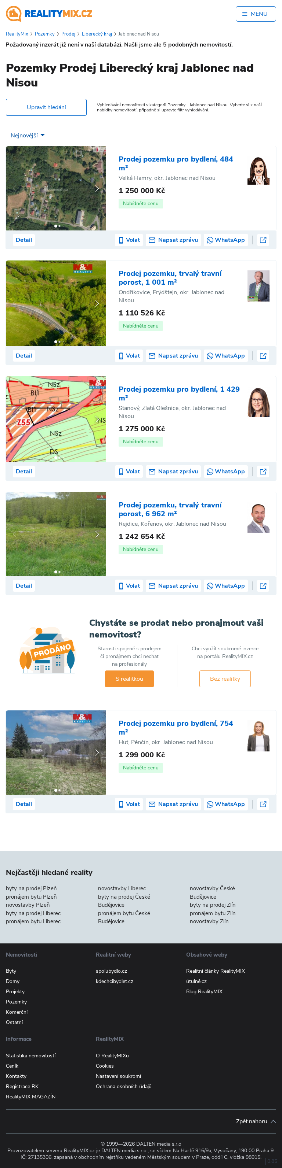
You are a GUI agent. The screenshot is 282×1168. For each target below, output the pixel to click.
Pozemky (16, 1001)
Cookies (105, 1065)
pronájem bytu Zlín (213, 913)
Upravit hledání (46, 107)
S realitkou (129, 679)
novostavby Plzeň (28, 905)
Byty (11, 971)
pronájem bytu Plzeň (31, 897)
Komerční (17, 1012)
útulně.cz (196, 981)
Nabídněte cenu (141, 203)
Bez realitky (225, 679)
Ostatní (14, 1022)
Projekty (15, 991)
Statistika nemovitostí (30, 1055)
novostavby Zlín (209, 921)
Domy (12, 981)
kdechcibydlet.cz (114, 981)
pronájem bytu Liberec (33, 921)
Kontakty (16, 1076)
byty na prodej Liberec (33, 913)
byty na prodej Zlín (213, 905)
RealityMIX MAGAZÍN (30, 1096)
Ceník (12, 1065)
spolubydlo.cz (111, 971)
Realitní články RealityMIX (215, 971)
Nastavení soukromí (118, 1076)
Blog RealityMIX (204, 991)
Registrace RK (22, 1086)
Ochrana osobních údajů (124, 1086)
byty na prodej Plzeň (31, 888)
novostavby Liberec (122, 888)
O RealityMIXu (112, 1055)
